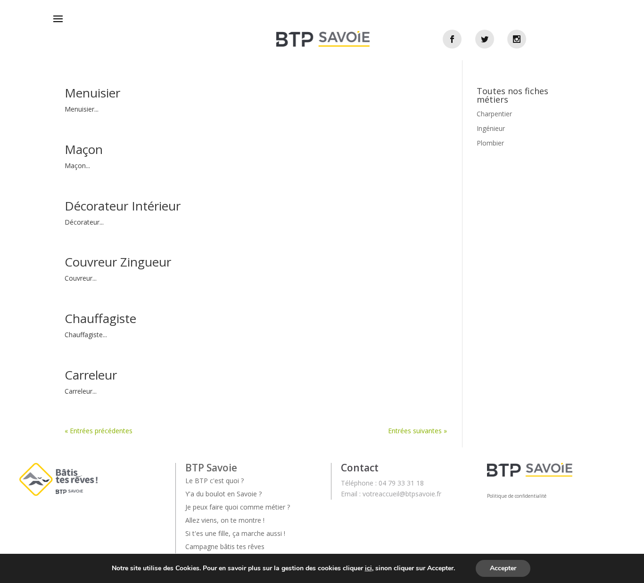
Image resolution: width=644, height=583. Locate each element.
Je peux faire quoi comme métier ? (237, 506)
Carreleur (91, 374)
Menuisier (92, 92)
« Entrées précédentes (98, 430)
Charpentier (494, 113)
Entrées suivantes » (417, 430)
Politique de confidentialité (516, 496)
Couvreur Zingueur (118, 261)
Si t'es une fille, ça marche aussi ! (235, 533)
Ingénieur (491, 128)
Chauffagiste (100, 318)
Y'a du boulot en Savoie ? (223, 493)
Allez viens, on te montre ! (224, 520)
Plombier (490, 142)
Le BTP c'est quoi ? (214, 480)
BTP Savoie (211, 467)
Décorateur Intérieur (123, 205)
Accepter (503, 568)
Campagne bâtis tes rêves (224, 546)
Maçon (84, 149)
